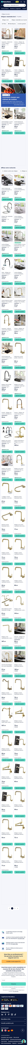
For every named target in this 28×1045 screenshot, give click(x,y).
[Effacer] (24, 5)
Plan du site (16, 1037)
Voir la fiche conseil (18, 104)
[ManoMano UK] (5, 1030)
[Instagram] (12, 1014)
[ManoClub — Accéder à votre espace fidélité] (17, 1)
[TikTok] (15, 1014)
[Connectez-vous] (21, 1)
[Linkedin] (2, 1014)
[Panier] (24, 1)
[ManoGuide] (24, 1041)
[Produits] (2, 5)
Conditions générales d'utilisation (16, 1041)
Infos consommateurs (6, 1043)
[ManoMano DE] (9, 1030)
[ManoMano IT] (2, 1030)
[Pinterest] (9, 1014)
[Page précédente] (9, 908)
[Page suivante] (18, 908)
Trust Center (4, 1041)
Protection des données (15, 1039)
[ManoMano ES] (12, 1030)
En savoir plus (15, 991)
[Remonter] (22, 1030)
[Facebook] (5, 1014)
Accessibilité (20, 1043)
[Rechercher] (5, 5)
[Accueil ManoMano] (7, 1)
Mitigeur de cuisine (6, 14)
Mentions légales (5, 1039)
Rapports (14, 1043)
